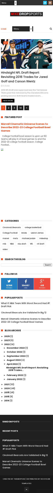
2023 (7, 340)
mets (15, 238)
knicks (24, 233)
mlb (4, 244)
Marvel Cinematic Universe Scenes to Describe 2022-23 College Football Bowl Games (25, 127)
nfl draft (40, 244)
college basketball (33, 227)
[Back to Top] (26, 489)
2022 (7, 344)
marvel (6, 238)
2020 (7, 388)
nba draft (22, 244)
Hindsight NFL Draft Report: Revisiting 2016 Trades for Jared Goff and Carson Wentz (24, 76)
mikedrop (43, 238)
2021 (7, 384)
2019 (7, 392)
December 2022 (16, 347)
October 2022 (15, 351)
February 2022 (15, 375)
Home (3, 29)
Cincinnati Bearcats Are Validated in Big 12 (23, 312)
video (5, 249)
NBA (12, 244)
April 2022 (12, 364)
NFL (5, 43)
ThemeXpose (19, 479)
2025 (7, 336)
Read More (8, 100)
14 (20, 107)
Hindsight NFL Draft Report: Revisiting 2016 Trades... (27, 369)
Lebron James (37, 233)
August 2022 (14, 360)
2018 (7, 396)
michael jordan (28, 238)
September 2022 (16, 356)
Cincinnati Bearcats (12, 227)
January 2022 (15, 379)
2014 (7, 400)
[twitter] (45, 3)
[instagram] (50, 3)
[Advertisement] (26, 182)
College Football (10, 233)
